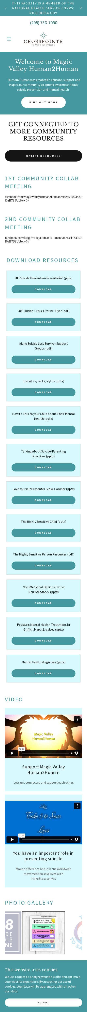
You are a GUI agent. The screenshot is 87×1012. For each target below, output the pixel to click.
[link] (43, 39)
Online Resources (43, 156)
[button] (10, 39)
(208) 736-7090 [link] (43, 22)
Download (43, 289)
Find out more (43, 102)
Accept (43, 1002)
